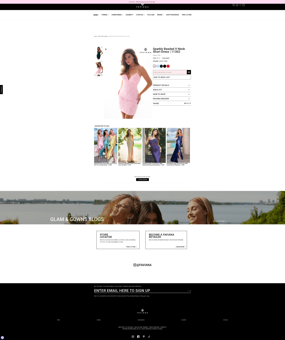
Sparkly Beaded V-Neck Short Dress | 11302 (119, 36)
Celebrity (183, 319)
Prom (96, 15)
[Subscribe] (189, 291)
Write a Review (144, 180)
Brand (159, 15)
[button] (233, 5)
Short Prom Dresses (103, 36)
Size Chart (165, 58)
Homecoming (117, 15)
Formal (105, 15)
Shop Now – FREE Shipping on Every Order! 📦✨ (142, 2)
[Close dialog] (283, 2)
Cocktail (139, 15)
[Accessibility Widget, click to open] (2, 337)
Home (95, 36)
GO (189, 72)
